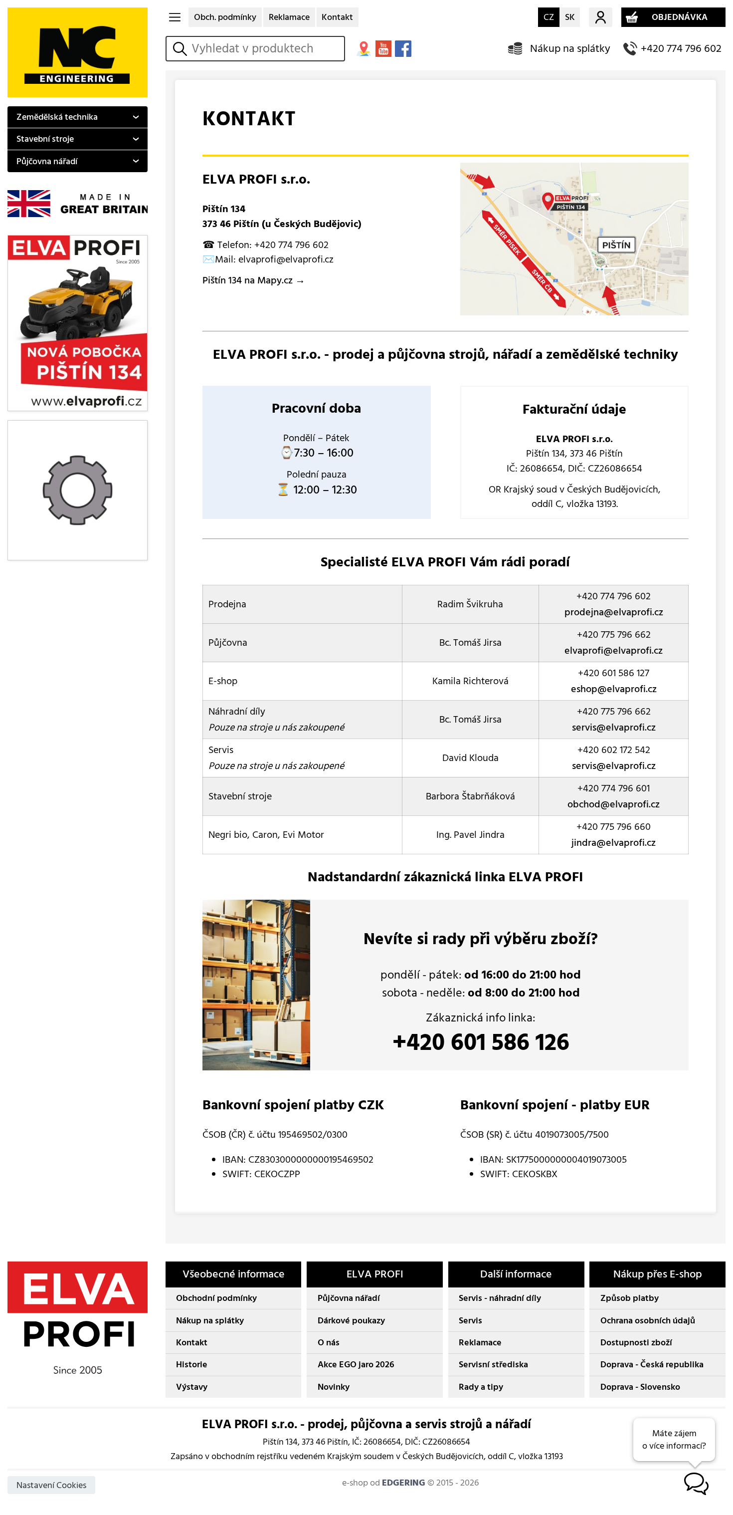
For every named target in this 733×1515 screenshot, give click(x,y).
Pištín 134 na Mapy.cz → (253, 280)
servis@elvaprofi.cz (614, 728)
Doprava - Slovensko (640, 1387)
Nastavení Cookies (51, 1485)
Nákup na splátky (570, 48)
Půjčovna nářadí (46, 161)
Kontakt (337, 17)
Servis (470, 1320)
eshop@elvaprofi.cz (614, 689)
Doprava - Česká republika (652, 1364)
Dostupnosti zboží (636, 1342)
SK (570, 17)
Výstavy (191, 1387)
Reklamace (289, 17)
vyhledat (181, 48)
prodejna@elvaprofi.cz (613, 612)
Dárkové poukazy (351, 1320)
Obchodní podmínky (216, 1298)
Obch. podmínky (225, 17)
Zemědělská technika (57, 117)
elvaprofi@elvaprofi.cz (613, 651)
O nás (329, 1342)
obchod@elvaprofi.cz (613, 804)
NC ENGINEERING (77, 52)
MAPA (363, 48)
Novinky (334, 1387)
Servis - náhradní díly (500, 1298)
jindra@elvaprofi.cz (613, 843)
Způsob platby (629, 1298)
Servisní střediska (493, 1364)
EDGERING (403, 1483)
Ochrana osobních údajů (647, 1320)
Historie (191, 1364)
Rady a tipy (481, 1387)
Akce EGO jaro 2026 (356, 1364)
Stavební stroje (45, 139)
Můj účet (600, 17)
